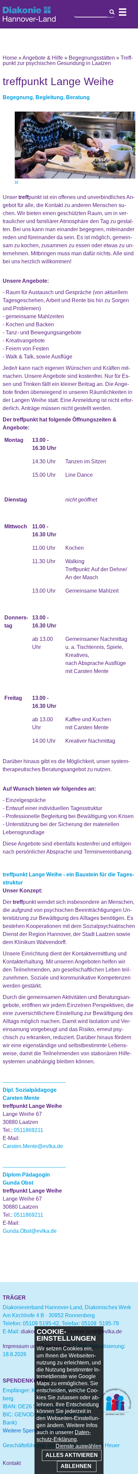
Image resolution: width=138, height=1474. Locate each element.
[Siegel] (115, 1415)
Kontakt (12, 1463)
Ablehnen (77, 1466)
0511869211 (28, 1130)
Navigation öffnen (122, 12)
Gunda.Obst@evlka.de (30, 1231)
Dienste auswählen (78, 1446)
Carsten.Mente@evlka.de (33, 1146)
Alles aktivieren (72, 1455)
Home (10, 58)
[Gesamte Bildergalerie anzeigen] (16, 182)
